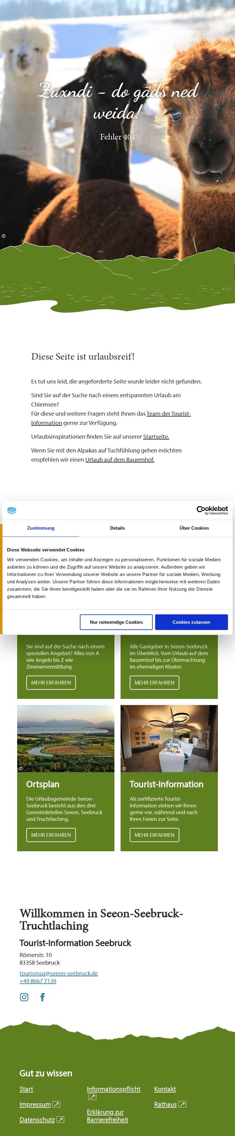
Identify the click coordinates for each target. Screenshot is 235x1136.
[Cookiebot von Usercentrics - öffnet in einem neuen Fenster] (201, 510)
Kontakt (165, 1089)
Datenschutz (41, 1119)
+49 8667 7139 (38, 981)
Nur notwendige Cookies (116, 622)
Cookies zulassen (191, 622)
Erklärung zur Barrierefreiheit (107, 1115)
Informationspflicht (113, 1092)
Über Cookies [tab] (194, 528)
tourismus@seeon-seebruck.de (59, 973)
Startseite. (156, 436)
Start (26, 1089)
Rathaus (169, 1104)
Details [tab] (117, 528)
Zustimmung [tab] (40, 528)
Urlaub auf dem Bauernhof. (119, 459)
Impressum (39, 1104)
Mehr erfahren (65, 778)
